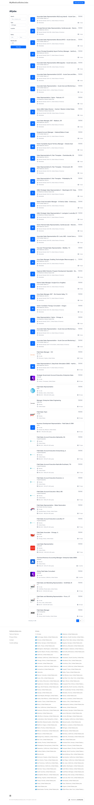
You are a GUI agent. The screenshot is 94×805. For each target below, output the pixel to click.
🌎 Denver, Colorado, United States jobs (46, 675)
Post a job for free (79, 2)
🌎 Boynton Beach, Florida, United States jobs (47, 651)
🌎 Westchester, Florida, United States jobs (47, 789)
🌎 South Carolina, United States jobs (45, 771)
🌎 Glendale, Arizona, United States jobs (71, 692)
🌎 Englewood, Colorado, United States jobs (47, 684)
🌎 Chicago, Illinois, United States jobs (45, 660)
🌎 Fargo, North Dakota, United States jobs (47, 687)
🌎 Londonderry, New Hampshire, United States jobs (47, 719)
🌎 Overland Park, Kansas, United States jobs (73, 742)
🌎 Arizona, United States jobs (43, 640)
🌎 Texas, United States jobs (43, 783)
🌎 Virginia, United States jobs (69, 786)
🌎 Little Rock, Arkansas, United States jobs (47, 716)
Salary (12, 34)
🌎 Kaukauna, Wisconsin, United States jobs (47, 710)
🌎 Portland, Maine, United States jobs (45, 751)
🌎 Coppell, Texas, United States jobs (71, 669)
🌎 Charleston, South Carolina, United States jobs (73, 657)
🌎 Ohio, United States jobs (68, 739)
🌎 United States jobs (41, 786)
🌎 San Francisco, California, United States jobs (47, 763)
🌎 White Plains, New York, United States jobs (73, 789)
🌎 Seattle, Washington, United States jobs (72, 766)
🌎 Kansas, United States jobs (69, 707)
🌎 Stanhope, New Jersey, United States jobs (73, 774)
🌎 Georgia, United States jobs (43, 692)
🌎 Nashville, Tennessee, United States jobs (72, 736)
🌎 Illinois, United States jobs (43, 704)
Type (12, 22)
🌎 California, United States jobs (44, 654)
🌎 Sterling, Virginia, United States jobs (45, 777)
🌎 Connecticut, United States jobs (44, 669)
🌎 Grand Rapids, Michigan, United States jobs (47, 695)
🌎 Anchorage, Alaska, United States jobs (46, 637)
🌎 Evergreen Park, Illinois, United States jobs (73, 684)
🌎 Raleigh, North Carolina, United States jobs (73, 751)
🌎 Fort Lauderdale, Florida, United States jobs (73, 689)
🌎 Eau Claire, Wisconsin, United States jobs (47, 681)
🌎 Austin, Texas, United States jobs (45, 646)
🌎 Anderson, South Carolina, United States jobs (73, 637)
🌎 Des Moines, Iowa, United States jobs (71, 675)
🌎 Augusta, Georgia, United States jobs (71, 643)
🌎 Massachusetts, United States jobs (71, 722)
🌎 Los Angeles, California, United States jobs (73, 719)
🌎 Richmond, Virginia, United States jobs (46, 757)
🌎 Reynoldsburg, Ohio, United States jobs (72, 754)
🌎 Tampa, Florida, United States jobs (45, 780)
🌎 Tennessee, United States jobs (70, 780)
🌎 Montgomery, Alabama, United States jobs (47, 736)
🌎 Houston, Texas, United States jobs (45, 701)
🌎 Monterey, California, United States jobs (72, 733)
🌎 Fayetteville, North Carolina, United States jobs (73, 687)
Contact (11, 640)
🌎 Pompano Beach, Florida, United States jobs (73, 748)
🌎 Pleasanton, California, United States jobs (47, 748)
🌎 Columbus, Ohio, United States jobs (71, 663)
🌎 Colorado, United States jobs (44, 663)
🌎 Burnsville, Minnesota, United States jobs (72, 651)
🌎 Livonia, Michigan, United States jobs (71, 716)
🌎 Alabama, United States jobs (69, 634)
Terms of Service (14, 634)
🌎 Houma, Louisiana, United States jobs (72, 698)
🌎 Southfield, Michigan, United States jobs (72, 771)
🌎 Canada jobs (65, 654)
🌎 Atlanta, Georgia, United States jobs (45, 643)
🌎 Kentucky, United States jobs (44, 713)
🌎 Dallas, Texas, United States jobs (70, 672)
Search (12, 16)
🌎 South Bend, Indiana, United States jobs (72, 769)
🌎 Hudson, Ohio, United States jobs (70, 701)
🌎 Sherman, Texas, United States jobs (45, 769)
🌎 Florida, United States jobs (43, 689)
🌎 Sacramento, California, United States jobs (73, 757)
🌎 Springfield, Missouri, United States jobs (47, 774)
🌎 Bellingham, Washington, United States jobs (47, 648)
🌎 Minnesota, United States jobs (69, 730)
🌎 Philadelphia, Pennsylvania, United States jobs (47, 745)
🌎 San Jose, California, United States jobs (72, 763)
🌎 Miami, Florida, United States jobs (45, 728)
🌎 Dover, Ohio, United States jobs (44, 678)
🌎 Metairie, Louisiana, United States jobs (72, 725)
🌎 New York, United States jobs (44, 739)
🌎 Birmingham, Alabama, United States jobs (73, 648)
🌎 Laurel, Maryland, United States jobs (71, 713)
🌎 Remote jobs (39, 754)
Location (13, 28)
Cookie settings (13, 643)
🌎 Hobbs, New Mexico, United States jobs (47, 698)
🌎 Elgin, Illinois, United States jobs (70, 681)
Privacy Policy (13, 637)
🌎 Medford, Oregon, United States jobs (46, 725)
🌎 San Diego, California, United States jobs (72, 760)
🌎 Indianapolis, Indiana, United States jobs (72, 704)
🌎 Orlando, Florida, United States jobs (45, 742)
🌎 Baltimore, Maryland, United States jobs (72, 646)
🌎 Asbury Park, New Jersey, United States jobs (73, 640)
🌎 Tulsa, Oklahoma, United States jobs (71, 783)
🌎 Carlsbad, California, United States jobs (46, 657)
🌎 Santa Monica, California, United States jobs (47, 766)
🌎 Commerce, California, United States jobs (47, 666)
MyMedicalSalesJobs (18, 2)
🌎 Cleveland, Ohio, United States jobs (71, 660)
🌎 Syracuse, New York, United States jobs (72, 777)
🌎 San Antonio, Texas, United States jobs (46, 760)
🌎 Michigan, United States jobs (69, 728)
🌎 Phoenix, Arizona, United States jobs (71, 745)
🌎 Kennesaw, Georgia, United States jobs (72, 710)
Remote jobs (14, 40)
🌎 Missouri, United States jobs (43, 733)
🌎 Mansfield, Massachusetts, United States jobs (47, 722)
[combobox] (18, 31)
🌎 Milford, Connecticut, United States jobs (47, 730)
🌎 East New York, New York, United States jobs (73, 678)
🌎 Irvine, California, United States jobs (45, 707)
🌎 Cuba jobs (39, 672)
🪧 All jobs (38, 634)
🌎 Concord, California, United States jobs (72, 666)
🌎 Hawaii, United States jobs (69, 695)
